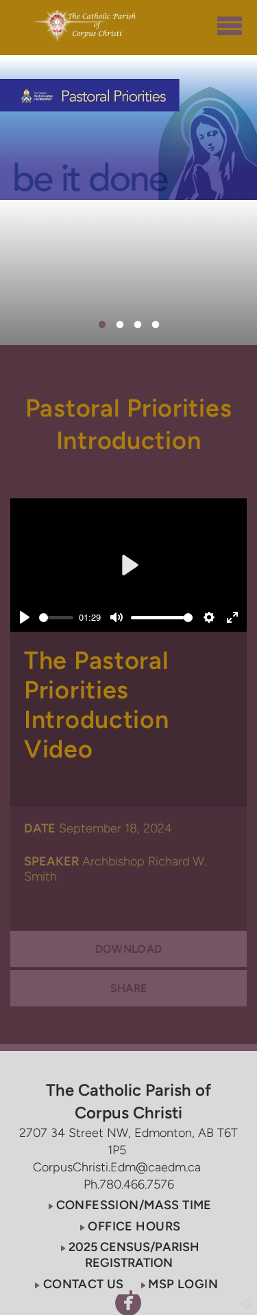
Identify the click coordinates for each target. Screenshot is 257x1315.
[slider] (56, 617)
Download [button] (128, 948)
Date (40, 828)
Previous (44, 127)
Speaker (51, 861)
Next (212, 127)
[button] (128, 1204)
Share (128, 988)
